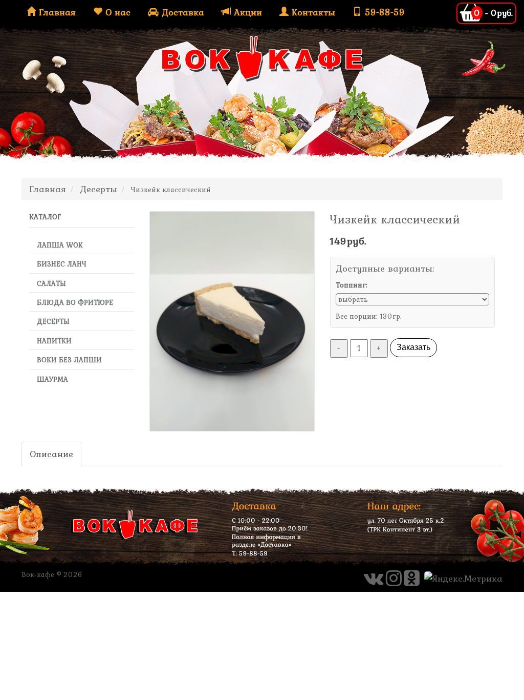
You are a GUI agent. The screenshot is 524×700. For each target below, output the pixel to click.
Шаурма (52, 379)
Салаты (51, 283)
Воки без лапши (69, 360)
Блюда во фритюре (75, 302)
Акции (246, 12)
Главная (56, 12)
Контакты (312, 12)
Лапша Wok (60, 245)
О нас (116, 12)
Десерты (53, 321)
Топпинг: (351, 285)
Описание (51, 454)
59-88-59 (383, 12)
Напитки (54, 341)
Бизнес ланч (61, 264)
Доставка (181, 12)
